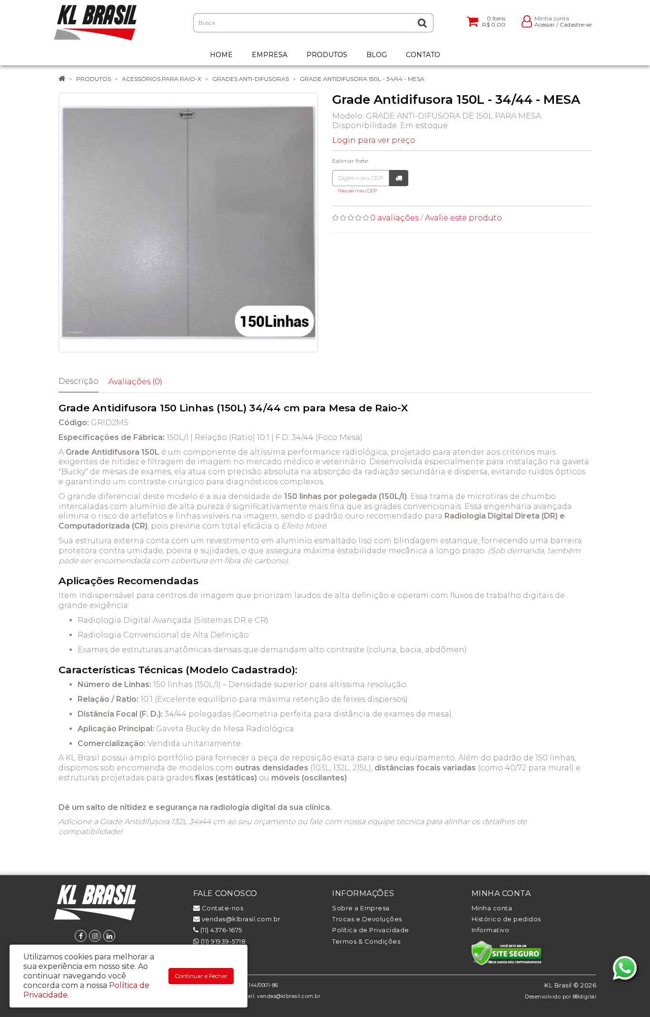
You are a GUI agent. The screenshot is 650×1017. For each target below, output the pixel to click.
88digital (585, 997)
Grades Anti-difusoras (250, 78)
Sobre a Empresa (361, 908)
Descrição (78, 381)
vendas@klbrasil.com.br (240, 919)
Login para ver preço (373, 140)
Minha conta (492, 908)
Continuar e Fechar (201, 975)
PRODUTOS (93, 78)
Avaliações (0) (135, 381)
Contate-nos (221, 908)
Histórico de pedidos (506, 919)
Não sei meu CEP (357, 190)
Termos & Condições (366, 941)
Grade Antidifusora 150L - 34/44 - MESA (362, 78)
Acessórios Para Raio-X (161, 78)
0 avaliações (394, 217)
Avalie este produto (463, 217)
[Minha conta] (527, 20)
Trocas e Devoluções (367, 919)
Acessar (544, 24)
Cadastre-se (575, 24)
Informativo (491, 930)
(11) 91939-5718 (222, 941)
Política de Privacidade (370, 930)
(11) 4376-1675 (220, 930)
